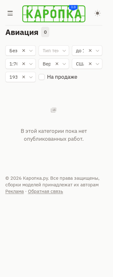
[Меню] (10, 13)
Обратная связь (45, 191)
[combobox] (20, 50)
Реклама (14, 191)
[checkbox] (42, 77)
